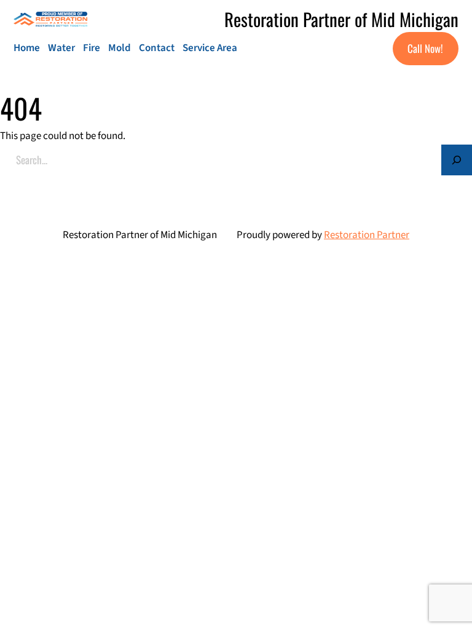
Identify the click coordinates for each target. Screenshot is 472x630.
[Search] (456, 160)
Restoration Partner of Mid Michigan (341, 19)
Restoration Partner (366, 235)
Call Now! (425, 48)
